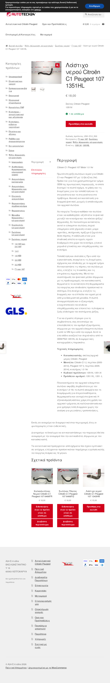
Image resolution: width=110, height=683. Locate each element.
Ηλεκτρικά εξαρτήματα (15, 101)
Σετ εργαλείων (16, 146)
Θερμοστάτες (18, 210)
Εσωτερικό (14, 95)
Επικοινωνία (41, 585)
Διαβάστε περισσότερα (42, 523)
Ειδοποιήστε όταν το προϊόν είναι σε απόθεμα (42, 511)
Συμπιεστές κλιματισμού (18, 226)
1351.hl (78, 145)
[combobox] (93, 14)
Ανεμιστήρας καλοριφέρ (18, 180)
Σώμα (11, 150)
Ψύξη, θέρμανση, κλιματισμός (39, 45)
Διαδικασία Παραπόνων (41, 579)
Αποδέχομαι (94, 6)
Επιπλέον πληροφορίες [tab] (38, 171)
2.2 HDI (18, 264)
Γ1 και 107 (76, 45)
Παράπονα (40, 633)
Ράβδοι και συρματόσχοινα (17, 140)
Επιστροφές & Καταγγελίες (20, 34)
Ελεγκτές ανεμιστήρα (18, 197)
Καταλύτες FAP (16, 107)
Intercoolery (17, 162)
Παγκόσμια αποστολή (41, 627)
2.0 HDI (18, 260)
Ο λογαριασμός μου (43, 602)
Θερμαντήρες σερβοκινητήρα (19, 204)
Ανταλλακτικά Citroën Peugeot (21, 24)
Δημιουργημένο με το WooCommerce (47, 667)
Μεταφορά (46, 34)
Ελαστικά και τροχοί (15, 82)
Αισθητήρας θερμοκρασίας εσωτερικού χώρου (19, 170)
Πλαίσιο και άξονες (15, 132)
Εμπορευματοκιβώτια (18, 89)
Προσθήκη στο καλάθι (81, 123)
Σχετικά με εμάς (41, 646)
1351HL (86, 145)
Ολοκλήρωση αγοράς (41, 611)
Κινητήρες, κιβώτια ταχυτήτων (14, 124)
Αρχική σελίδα (16, 45)
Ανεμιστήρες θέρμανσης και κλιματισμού (19, 189)
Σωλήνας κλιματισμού (18, 233)
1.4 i (17, 251)
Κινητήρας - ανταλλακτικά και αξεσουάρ (16, 114)
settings (37, 10)
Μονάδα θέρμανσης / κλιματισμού (18, 218)
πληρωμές (40, 639)
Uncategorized (15, 76)
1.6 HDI (18, 255)
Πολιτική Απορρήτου (40, 571)
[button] (57, 65)
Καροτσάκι (40, 590)
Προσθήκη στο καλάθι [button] (93, 508)
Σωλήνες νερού (62, 45)
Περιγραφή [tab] (37, 161)
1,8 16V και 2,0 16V (20, 245)
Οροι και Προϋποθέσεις (54, 24)
